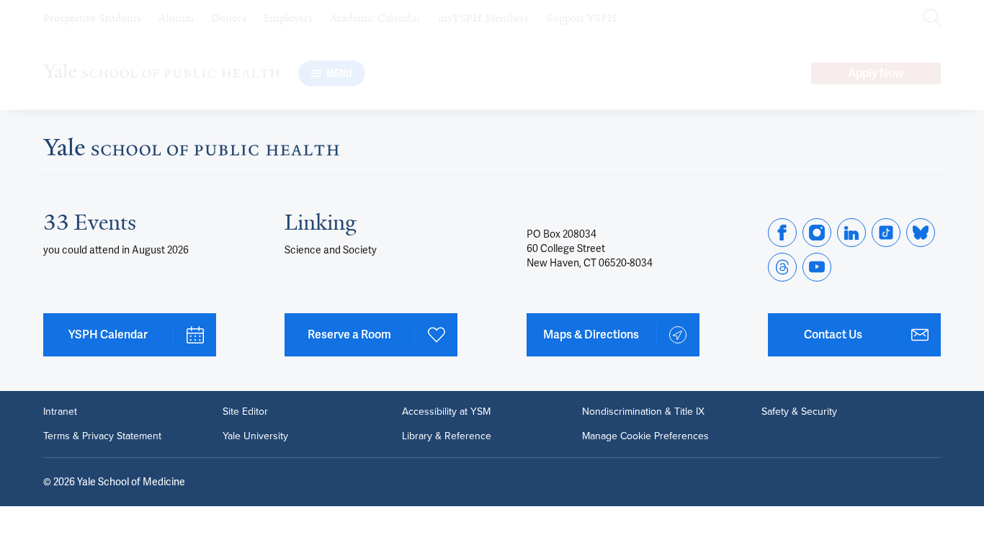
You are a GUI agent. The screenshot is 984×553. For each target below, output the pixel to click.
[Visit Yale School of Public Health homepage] (191, 151)
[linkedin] (851, 232)
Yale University (255, 436)
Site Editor (245, 411)
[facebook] (782, 232)
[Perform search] (932, 18)
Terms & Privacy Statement (102, 436)
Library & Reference (446, 436)
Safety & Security (799, 411)
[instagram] (816, 232)
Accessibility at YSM (446, 411)
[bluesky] (920, 232)
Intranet (60, 411)
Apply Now (876, 73)
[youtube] (816, 267)
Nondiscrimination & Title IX (643, 411)
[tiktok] (886, 232)
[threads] (782, 267)
